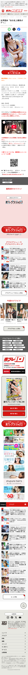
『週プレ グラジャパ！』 (15, 143)
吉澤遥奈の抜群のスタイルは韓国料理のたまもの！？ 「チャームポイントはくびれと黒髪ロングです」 (13, 114)
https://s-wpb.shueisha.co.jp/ (12, 174)
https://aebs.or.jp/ (12, 628)
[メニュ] (25, 10)
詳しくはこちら (9, 6)
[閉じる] (26, 4)
